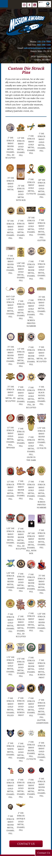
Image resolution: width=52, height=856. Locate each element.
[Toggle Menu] (4, 3)
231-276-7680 (44, 41)
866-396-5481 (44, 44)
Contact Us (26, 843)
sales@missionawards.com (37, 48)
